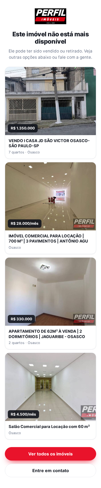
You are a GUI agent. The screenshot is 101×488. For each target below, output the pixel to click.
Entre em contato (50, 470)
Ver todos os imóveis (50, 454)
